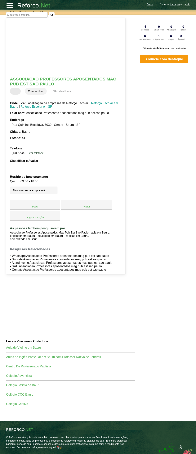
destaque (175, 4)
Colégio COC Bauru (19, 394)
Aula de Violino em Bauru (23, 347)
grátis (187, 4)
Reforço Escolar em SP (36, 106)
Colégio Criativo (17, 404)
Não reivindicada (62, 91)
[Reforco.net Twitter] (9, 450)
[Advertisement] (63, 48)
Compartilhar (36, 91)
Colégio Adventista (19, 375)
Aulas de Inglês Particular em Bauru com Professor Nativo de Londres (53, 357)
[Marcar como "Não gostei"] (18, 91)
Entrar (150, 4)
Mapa (35, 206)
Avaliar (86, 206)
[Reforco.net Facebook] (7, 450)
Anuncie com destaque (164, 59)
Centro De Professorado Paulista (28, 366)
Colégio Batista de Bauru (23, 385)
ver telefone (36, 153)
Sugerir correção (35, 217)
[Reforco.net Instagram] (10, 450)
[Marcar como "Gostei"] (13, 91)
